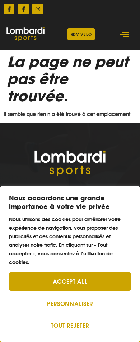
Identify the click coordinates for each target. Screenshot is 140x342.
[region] (70, 264)
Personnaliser (70, 304)
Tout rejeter (70, 325)
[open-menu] (124, 35)
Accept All (70, 281)
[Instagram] (37, 9)
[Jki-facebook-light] (9, 9)
